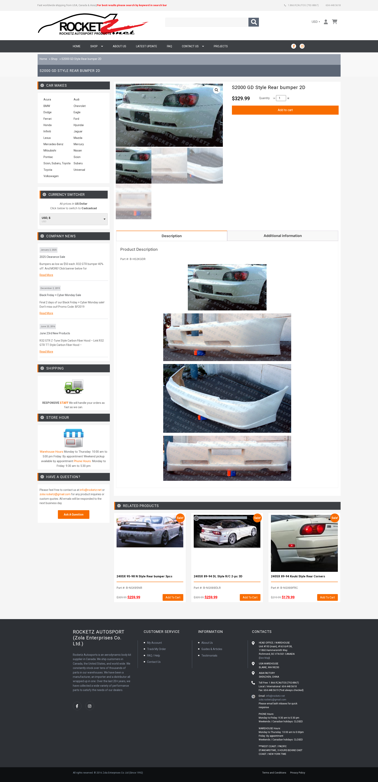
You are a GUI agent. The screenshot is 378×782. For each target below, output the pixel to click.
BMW (47, 106)
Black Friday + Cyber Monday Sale (60, 295)
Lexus (47, 137)
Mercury (79, 144)
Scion (77, 157)
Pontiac (48, 157)
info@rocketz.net (91, 489)
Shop (94, 46)
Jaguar (78, 131)
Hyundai (79, 125)
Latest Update (146, 46)
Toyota (48, 169)
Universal (79, 169)
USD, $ (46, 217)
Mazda (78, 137)
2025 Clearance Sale (52, 256)
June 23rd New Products (55, 333)
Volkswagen (51, 176)
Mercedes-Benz (53, 144)
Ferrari (48, 118)
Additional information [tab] (283, 236)
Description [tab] (172, 236)
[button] (216, 90)
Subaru (78, 163)
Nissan (78, 150)
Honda (48, 125)
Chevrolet (80, 106)
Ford (76, 118)
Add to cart (285, 110)
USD (315, 22)
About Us (119, 46)
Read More (46, 275)
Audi (76, 99)
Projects (221, 46)
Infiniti (47, 131)
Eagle (77, 112)
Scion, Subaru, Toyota (57, 163)
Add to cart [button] (173, 597)
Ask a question (73, 514)
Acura (47, 99)
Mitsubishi (50, 150)
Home (77, 46)
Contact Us (190, 46)
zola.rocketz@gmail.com (55, 494)
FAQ (169, 46)
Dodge (48, 112)
